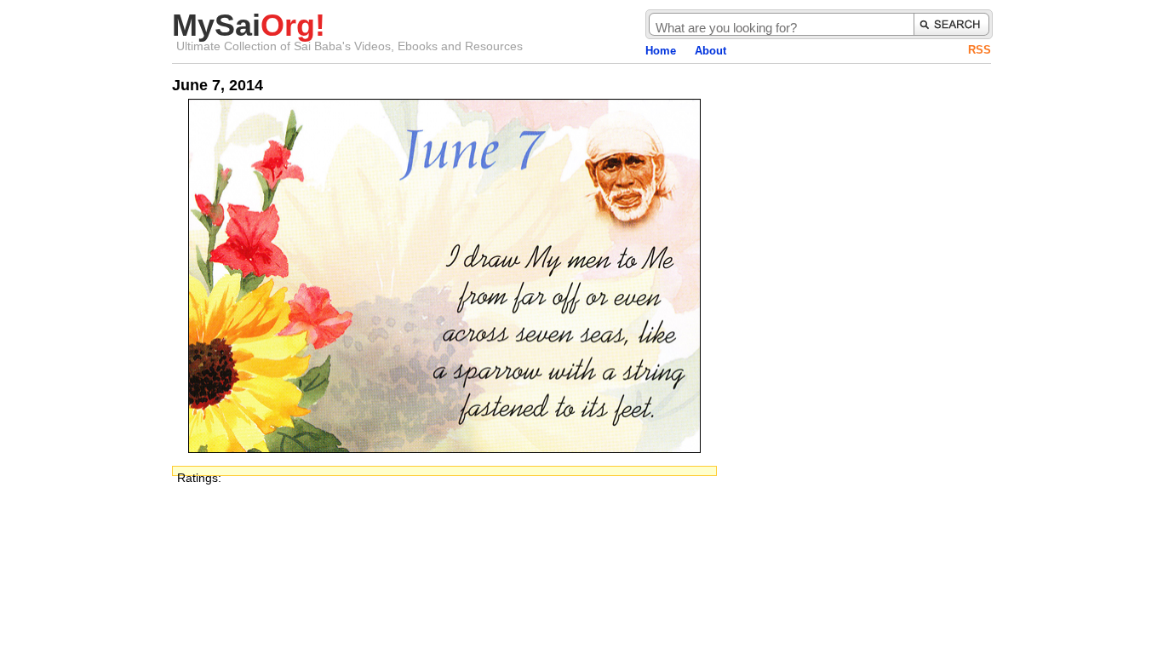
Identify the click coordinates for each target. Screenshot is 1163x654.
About (710, 50)
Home (660, 50)
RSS (979, 49)
